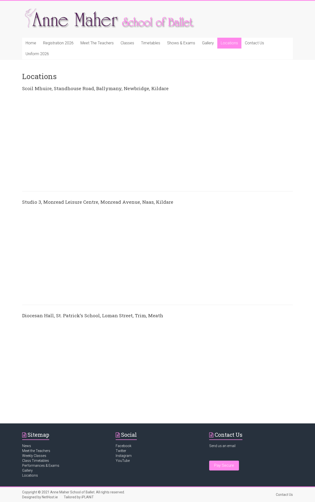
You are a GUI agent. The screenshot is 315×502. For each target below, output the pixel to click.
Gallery (208, 43)
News (26, 446)
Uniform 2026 (37, 53)
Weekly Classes (34, 456)
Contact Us (254, 43)
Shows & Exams (181, 43)
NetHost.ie (50, 497)
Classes (127, 43)
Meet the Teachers (36, 451)
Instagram (124, 456)
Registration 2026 (58, 43)
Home (31, 43)
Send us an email (222, 446)
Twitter (121, 451)
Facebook (123, 446)
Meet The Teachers (97, 43)
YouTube (123, 461)
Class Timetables (35, 461)
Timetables (150, 43)
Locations (229, 43)
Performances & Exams (40, 466)
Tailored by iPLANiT (79, 497)
